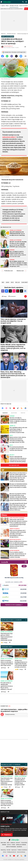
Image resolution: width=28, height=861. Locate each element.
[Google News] (25, 291)
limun (7, 282)
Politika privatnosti (11, 852)
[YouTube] (17, 291)
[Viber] (2, 291)
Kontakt (8, 849)
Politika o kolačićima (22, 849)
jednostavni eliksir (8, 137)
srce (12, 282)
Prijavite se (7, 834)
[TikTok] (21, 291)
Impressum (14, 849)
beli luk (17, 282)
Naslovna (3, 33)
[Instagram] (14, 291)
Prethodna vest (8, 270)
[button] (25, 47)
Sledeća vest (20, 270)
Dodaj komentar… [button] (10, 714)
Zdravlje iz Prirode (11, 33)
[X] (10, 291)
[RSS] (22, 408)
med (3, 282)
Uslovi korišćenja (21, 852)
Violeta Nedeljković (8, 46)
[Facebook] (6, 291)
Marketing (3, 849)
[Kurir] (5, 2)
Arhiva (4, 852)
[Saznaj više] (26, 812)
